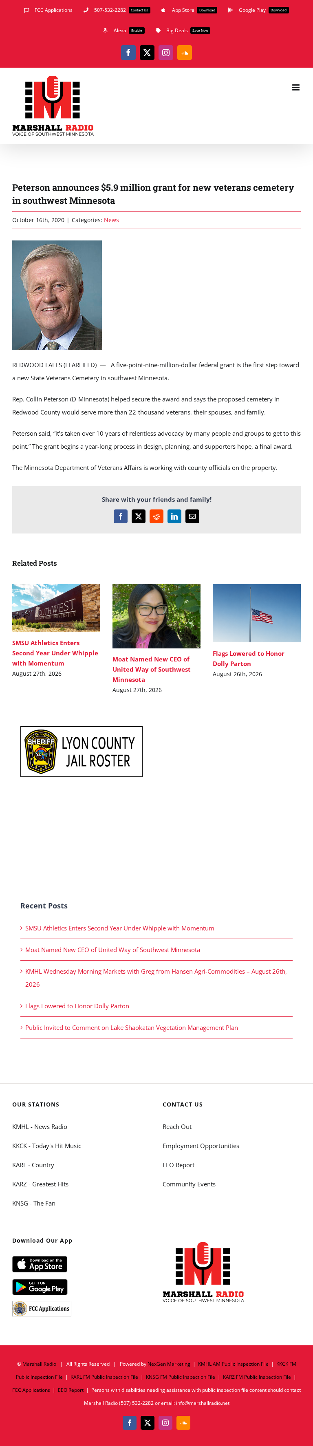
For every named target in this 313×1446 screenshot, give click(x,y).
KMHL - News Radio (39, 1126)
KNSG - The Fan (33, 1203)
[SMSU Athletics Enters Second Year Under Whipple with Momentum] (56, 608)
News (111, 220)
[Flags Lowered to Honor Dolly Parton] (257, 613)
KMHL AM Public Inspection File (233, 1363)
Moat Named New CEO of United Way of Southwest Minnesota (144, 616)
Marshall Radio (39, 1363)
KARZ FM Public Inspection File (257, 1376)
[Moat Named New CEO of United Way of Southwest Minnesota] (156, 616)
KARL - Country (33, 1165)
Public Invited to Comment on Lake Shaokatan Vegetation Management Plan (131, 1027)
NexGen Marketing (169, 1363)
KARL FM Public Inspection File (104, 1376)
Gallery (68, 608)
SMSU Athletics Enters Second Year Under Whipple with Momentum (44, 608)
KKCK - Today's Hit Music (46, 1146)
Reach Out (177, 1126)
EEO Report (178, 1165)
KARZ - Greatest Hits (40, 1184)
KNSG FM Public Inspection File (180, 1376)
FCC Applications (31, 1389)
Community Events (189, 1184)
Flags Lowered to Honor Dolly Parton (245, 613)
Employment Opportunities (201, 1146)
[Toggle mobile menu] (296, 87)
